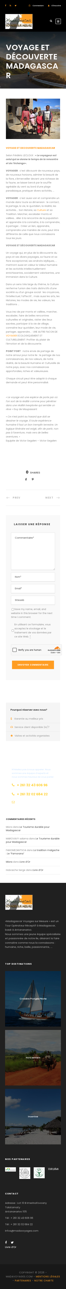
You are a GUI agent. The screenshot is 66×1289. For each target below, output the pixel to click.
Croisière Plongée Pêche (33, 998)
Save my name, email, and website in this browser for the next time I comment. (31, 613)
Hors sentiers (33, 1057)
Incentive (33, 1116)
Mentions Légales (48, 1276)
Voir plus (53, 1168)
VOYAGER (12, 335)
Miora (9, 861)
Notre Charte (44, 1280)
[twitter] (15, 5)
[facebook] (5, 5)
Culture (42, 210)
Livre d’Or (24, 861)
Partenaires (23, 1280)
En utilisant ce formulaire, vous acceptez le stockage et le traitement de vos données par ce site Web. (32, 630)
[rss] (10, 5)
